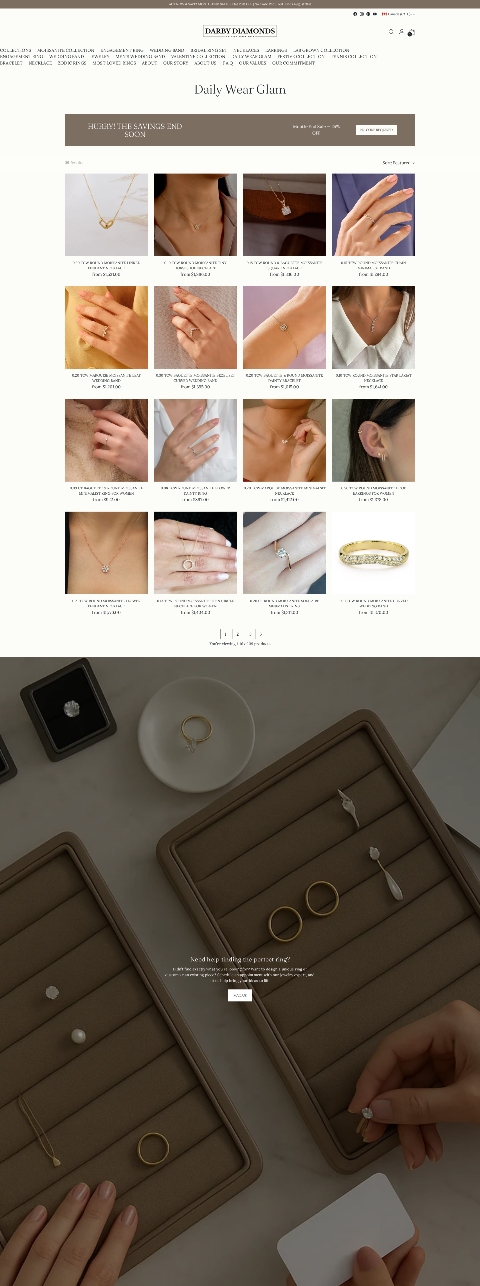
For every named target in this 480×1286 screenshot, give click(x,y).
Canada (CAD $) (400, 14)
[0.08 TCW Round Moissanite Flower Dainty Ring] (195, 440)
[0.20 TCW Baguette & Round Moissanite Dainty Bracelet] (284, 327)
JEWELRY (100, 56)
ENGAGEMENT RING (122, 50)
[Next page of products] (261, 634)
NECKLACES (246, 50)
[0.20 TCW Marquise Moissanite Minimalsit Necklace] (284, 440)
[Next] (69, 32)
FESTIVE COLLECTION (301, 56)
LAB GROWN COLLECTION (321, 50)
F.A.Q (227, 63)
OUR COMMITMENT (293, 63)
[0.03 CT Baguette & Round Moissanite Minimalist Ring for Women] (106, 440)
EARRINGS (276, 50)
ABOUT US (205, 63)
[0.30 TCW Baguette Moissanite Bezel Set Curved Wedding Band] (195, 327)
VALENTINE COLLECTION (198, 56)
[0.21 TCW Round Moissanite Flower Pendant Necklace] (106, 553)
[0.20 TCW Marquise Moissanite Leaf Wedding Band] (106, 327)
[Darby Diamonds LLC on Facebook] (355, 14)
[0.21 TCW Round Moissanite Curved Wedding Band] (373, 553)
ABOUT (149, 63)
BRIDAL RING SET (209, 50)
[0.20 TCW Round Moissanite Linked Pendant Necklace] (106, 215)
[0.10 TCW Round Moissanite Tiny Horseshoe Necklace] (195, 215)
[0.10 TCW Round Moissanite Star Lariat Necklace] (373, 327)
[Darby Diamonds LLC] (240, 32)
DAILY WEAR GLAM (251, 56)
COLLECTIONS (15, 50)
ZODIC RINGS (72, 63)
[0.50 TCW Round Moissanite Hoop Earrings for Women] (373, 440)
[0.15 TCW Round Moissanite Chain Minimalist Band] (373, 215)
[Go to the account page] (402, 32)
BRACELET (11, 63)
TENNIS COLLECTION (354, 56)
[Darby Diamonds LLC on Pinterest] (368, 14)
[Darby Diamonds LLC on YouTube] (374, 14)
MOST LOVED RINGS (114, 63)
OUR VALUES (252, 63)
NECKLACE (40, 63)
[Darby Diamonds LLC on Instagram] (362, 14)
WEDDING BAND (167, 50)
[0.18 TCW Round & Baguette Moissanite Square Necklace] (284, 215)
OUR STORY (175, 63)
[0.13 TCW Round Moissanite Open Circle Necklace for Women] (195, 553)
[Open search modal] (391, 32)
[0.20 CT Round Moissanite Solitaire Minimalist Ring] (284, 553)
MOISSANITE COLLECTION (65, 50)
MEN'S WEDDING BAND (140, 56)
